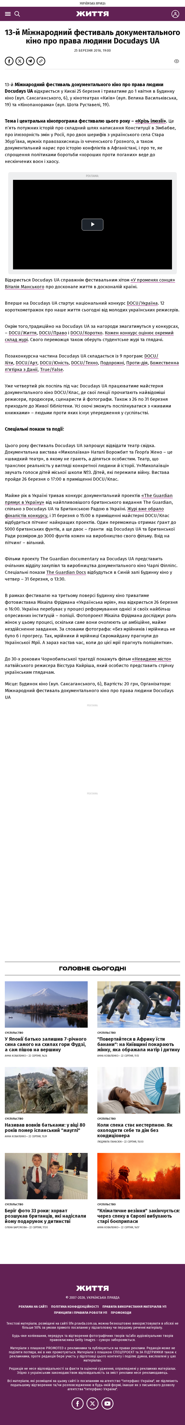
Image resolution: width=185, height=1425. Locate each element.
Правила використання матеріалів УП (134, 1306)
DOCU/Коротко (86, 333)
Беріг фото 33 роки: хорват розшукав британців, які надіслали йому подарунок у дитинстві (45, 1216)
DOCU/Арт (26, 362)
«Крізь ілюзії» (150, 121)
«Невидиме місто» (151, 659)
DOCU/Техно (84, 362)
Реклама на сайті (33, 1306)
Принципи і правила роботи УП (80, 1312)
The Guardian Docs (66, 572)
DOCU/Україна (142, 303)
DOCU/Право (53, 333)
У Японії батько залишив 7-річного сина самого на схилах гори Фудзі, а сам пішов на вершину (45, 1044)
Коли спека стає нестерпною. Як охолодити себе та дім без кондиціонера (134, 1130)
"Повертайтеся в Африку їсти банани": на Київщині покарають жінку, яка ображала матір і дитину (138, 1044)
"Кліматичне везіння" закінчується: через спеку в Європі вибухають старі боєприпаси (138, 1216)
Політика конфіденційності (75, 1306)
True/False (51, 369)
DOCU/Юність (54, 362)
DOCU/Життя (23, 333)
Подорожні (112, 362)
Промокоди (121, 1312)
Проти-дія (137, 362)
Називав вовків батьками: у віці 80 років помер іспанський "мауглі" (45, 1127)
